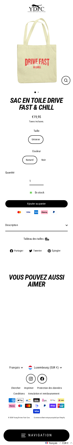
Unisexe (36, 139)
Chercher (16, 388)
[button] (53, 443)
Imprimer (29, 388)
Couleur (36, 151)
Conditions (19, 393)
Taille (36, 130)
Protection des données (49, 388)
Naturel (30, 159)
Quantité (9, 172)
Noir (43, 159)
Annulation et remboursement (43, 393)
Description (11, 225)
